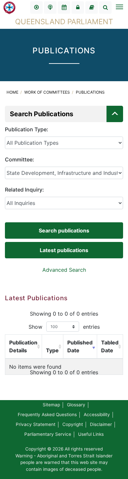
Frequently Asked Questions (47, 414)
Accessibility (97, 414)
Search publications (64, 230)
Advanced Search (64, 270)
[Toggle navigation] (119, 7)
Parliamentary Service (47, 434)
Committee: (19, 159)
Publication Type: (26, 129)
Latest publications (64, 250)
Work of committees (47, 92)
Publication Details (23, 346)
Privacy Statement (35, 424)
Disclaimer (101, 424)
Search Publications (41, 114)
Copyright (72, 424)
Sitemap (51, 404)
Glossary (76, 404)
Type (52, 350)
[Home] (9, 7)
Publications (90, 92)
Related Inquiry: (24, 189)
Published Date (80, 346)
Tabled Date (109, 346)
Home (13, 92)
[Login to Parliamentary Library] (91, 7)
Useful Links (91, 434)
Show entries (64, 326)
